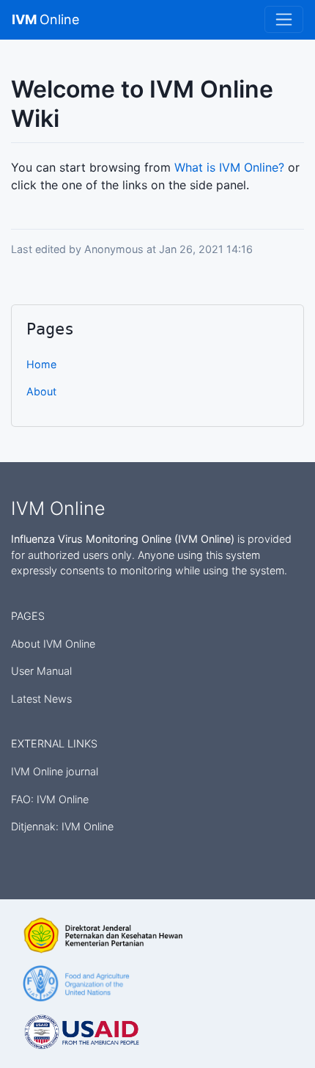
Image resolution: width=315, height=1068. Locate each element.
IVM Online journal (54, 771)
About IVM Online (53, 643)
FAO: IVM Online (50, 799)
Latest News (41, 698)
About (41, 391)
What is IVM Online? (229, 167)
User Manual (41, 671)
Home (41, 364)
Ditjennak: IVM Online (62, 826)
